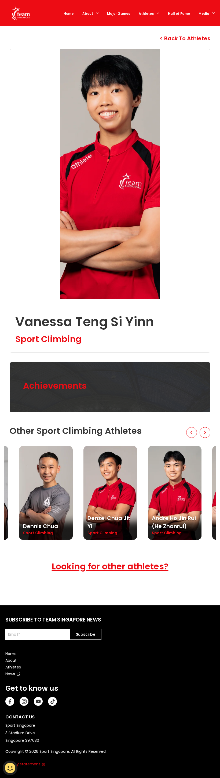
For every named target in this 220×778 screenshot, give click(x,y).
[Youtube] (38, 701)
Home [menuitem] (11, 653)
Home (69, 13)
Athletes (146, 13)
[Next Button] (205, 432)
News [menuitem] (10, 674)
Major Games (118, 13)
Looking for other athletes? (110, 566)
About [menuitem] (11, 660)
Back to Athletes (186, 38)
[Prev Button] (191, 432)
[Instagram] (24, 701)
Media (204, 13)
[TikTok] (52, 701)
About (87, 13)
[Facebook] (9, 701)
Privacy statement (22, 764)
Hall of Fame (179, 13)
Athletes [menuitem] (13, 667)
